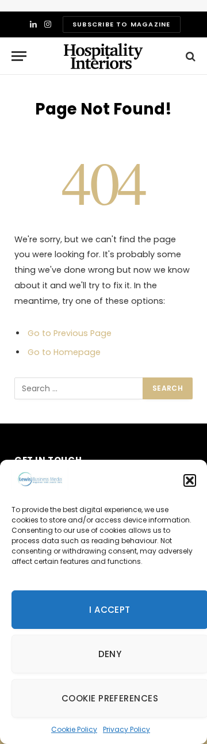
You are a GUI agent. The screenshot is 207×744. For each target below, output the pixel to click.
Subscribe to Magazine (121, 24)
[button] (189, 480)
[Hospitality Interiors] (103, 56)
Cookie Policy (74, 729)
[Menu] (19, 56)
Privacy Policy (126, 729)
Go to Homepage (64, 352)
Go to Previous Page (70, 333)
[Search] (189, 56)
